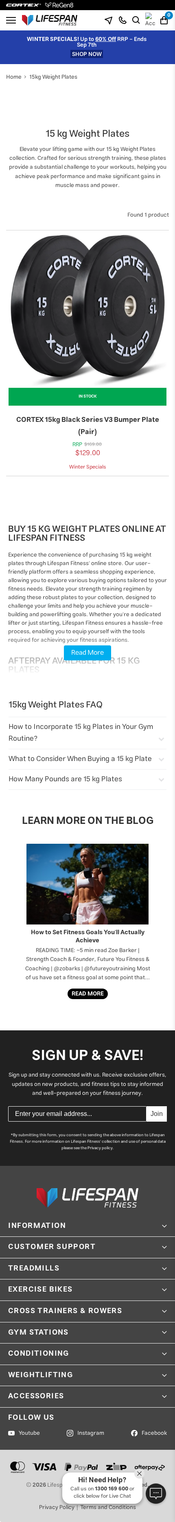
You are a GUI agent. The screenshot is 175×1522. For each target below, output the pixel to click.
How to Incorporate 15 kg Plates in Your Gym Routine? (81, 733)
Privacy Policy (56, 1507)
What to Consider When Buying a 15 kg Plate (80, 759)
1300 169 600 (111, 1489)
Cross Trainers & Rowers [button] (65, 1311)
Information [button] (37, 1225)
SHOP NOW (87, 54)
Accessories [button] (36, 1396)
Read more (88, 994)
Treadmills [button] (33, 1268)
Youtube (29, 1433)
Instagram (90, 1433)
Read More (87, 653)
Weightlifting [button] (40, 1375)
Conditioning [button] (38, 1353)
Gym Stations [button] (38, 1332)
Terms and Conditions (108, 1507)
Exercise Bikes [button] (40, 1289)
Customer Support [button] (52, 1246)
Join (157, 1113)
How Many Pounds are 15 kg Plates (65, 779)
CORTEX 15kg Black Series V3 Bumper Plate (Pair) (87, 426)
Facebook (154, 1433)
